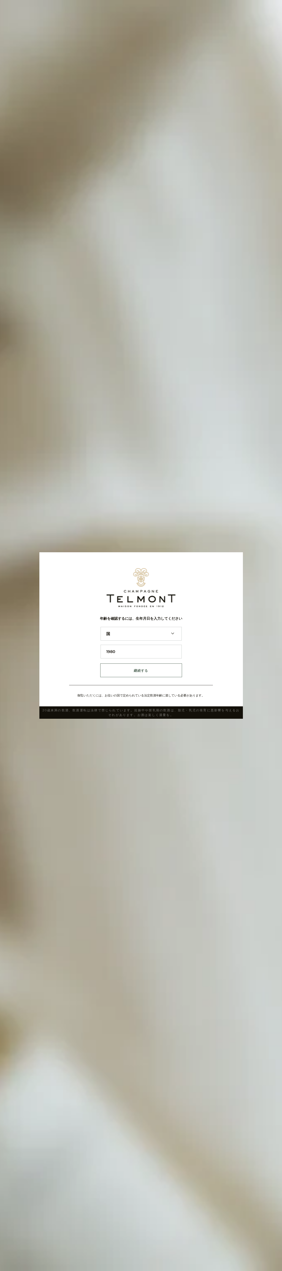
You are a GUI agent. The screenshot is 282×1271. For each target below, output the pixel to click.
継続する (141, 670)
